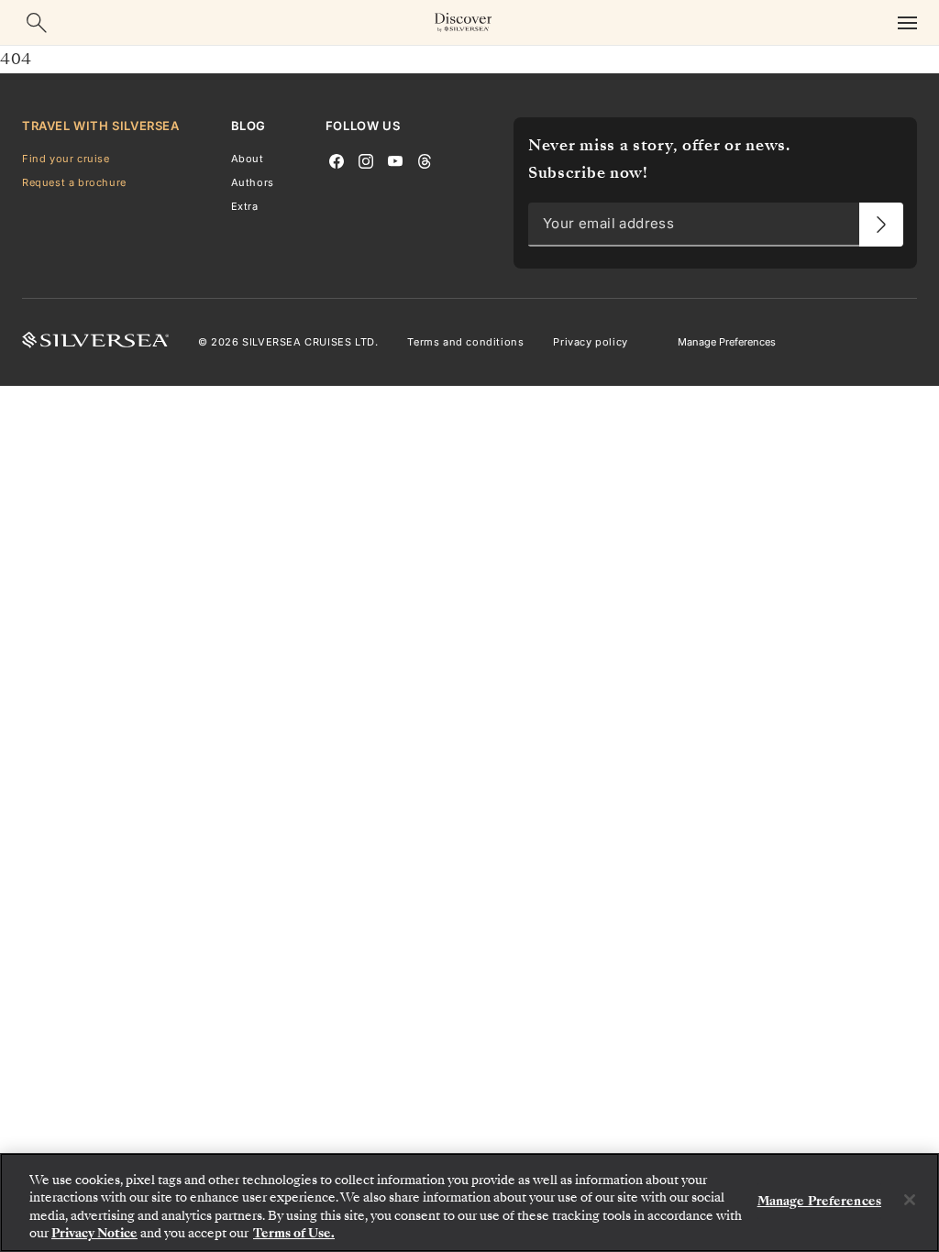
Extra (245, 206)
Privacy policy (590, 341)
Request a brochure (74, 182)
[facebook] (337, 159)
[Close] (909, 1200)
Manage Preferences (727, 341)
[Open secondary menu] (907, 22)
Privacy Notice (94, 1233)
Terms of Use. (294, 1233)
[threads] (425, 159)
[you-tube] (395, 159)
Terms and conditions (465, 341)
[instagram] (366, 159)
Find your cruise (66, 158)
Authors (252, 182)
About (247, 158)
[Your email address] (881, 225)
